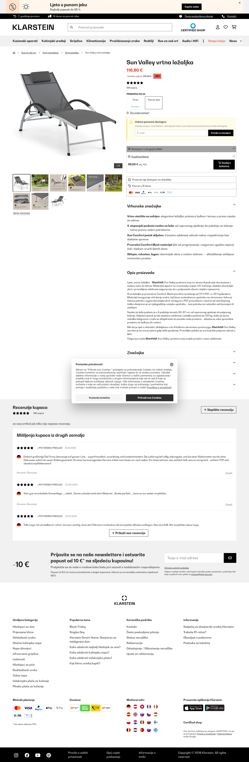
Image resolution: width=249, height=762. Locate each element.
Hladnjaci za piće (24, 664)
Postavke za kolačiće (196, 643)
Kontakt (231, 16)
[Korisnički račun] (218, 27)
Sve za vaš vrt (28, 52)
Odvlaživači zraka (24, 637)
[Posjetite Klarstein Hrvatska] (135, 722)
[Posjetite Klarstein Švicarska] (142, 707)
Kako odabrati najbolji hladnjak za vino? (95, 647)
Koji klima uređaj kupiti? (85, 663)
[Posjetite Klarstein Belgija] (129, 730)
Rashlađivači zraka (25, 670)
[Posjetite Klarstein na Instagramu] (16, 755)
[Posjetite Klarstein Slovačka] (142, 714)
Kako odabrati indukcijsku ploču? (91, 658)
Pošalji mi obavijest (221, 133)
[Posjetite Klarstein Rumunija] (142, 722)
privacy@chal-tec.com (201, 574)
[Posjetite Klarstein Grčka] (156, 730)
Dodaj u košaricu (225, 164)
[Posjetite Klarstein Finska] (156, 722)
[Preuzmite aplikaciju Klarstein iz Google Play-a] (215, 708)
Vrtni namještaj (51, 52)
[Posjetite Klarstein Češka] (149, 714)
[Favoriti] (226, 27)
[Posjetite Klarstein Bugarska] (149, 722)
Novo (233, 41)
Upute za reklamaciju (140, 653)
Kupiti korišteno (140, 156)
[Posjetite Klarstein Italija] (156, 707)
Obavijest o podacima (197, 637)
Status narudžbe (137, 637)
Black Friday (78, 626)
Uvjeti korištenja (224, 734)
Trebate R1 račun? (194, 632)
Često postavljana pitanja (199, 16)
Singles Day (77, 632)
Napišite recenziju (220, 409)
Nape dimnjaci (22, 648)
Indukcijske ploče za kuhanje (31, 681)
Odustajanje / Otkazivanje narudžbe (149, 648)
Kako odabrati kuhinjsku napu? (89, 652)
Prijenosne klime (23, 632)
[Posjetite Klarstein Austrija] (135, 707)
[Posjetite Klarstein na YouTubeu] (37, 755)
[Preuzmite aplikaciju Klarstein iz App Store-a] (193, 708)
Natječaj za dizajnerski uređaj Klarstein (208, 626)
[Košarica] (234, 27)
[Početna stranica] (17, 52)
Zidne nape (20, 675)
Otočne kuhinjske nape (27, 643)
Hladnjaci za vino (23, 626)
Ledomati (19, 659)
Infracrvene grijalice (25, 653)
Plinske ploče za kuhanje (28, 686)
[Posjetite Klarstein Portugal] (142, 730)
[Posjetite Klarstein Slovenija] (149, 730)
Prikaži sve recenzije (130, 533)
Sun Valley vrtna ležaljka (97, 52)
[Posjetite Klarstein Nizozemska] (135, 730)
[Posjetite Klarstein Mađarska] (156, 714)
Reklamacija (135, 643)
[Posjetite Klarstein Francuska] (149, 707)
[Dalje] (240, 41)
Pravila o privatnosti (206, 734)
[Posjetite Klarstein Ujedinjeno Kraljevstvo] (135, 714)
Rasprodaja (216, 41)
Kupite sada (192, 6)
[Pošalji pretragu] (71, 27)
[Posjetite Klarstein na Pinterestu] (48, 755)
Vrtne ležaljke (72, 52)
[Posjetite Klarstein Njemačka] (129, 707)
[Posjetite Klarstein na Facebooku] (27, 755)
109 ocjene (132, 87)
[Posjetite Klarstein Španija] (129, 714)
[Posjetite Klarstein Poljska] (129, 722)
